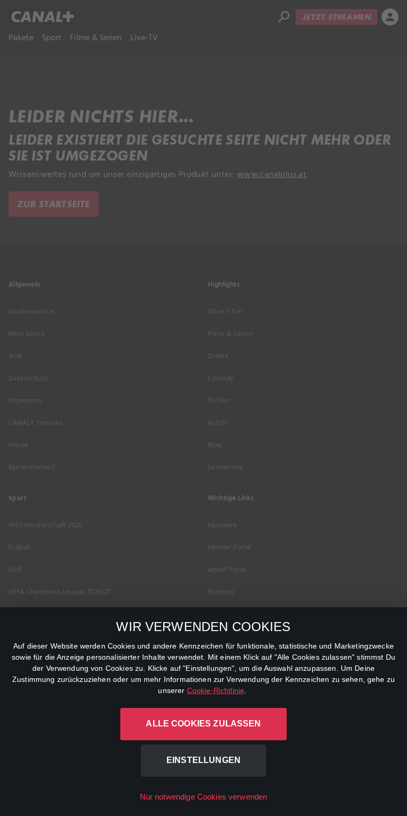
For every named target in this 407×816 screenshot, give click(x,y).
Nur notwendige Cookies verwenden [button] (204, 796)
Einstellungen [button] (203, 760)
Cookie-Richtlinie (216, 690)
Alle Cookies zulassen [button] (203, 723)
